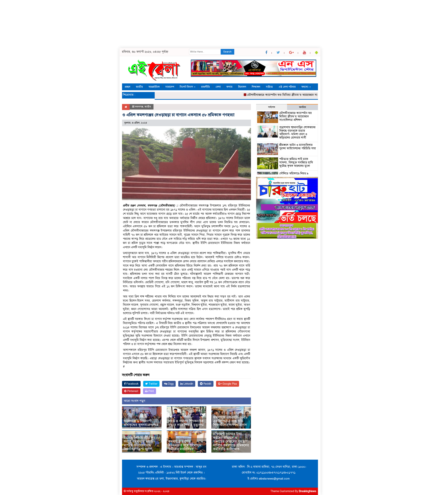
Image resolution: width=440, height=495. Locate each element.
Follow (210, 102)
